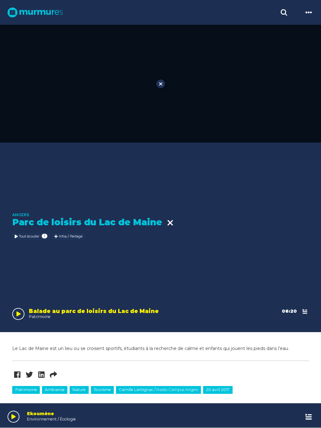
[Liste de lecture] (309, 417)
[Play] (14, 417)
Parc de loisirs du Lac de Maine (89, 222)
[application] (160, 415)
